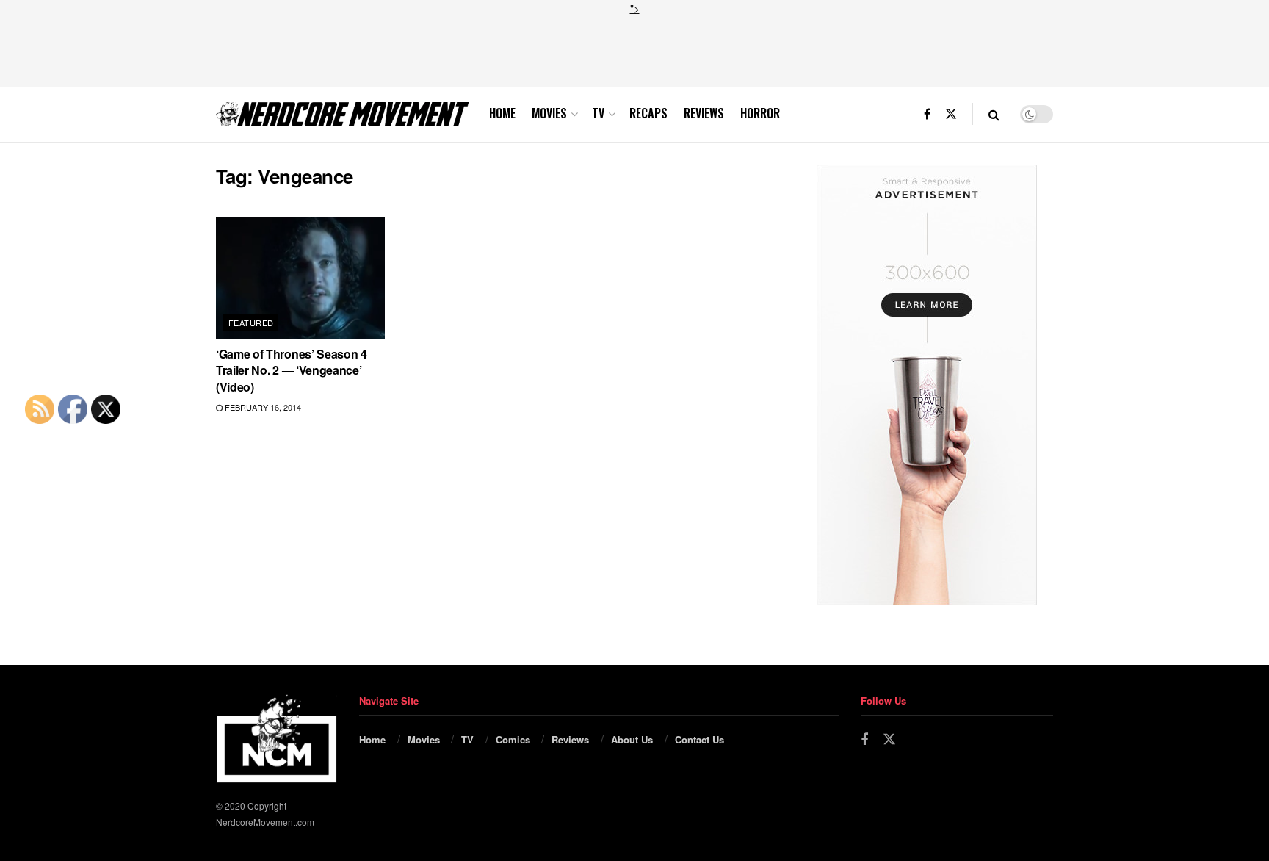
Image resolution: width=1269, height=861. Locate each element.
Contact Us (699, 739)
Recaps (648, 113)
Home (502, 113)
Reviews (704, 113)
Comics (513, 739)
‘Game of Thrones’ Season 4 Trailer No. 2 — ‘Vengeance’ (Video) (291, 370)
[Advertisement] (634, 49)
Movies (549, 113)
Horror (760, 113)
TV (598, 113)
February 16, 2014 (262, 407)
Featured (251, 322)
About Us (632, 739)
